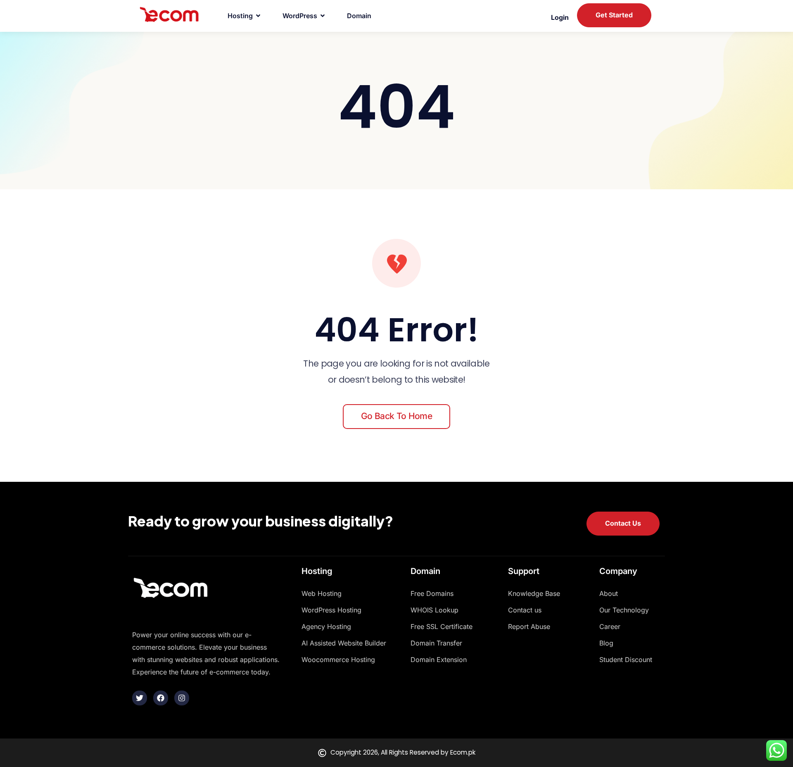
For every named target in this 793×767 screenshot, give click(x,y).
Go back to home (396, 416)
